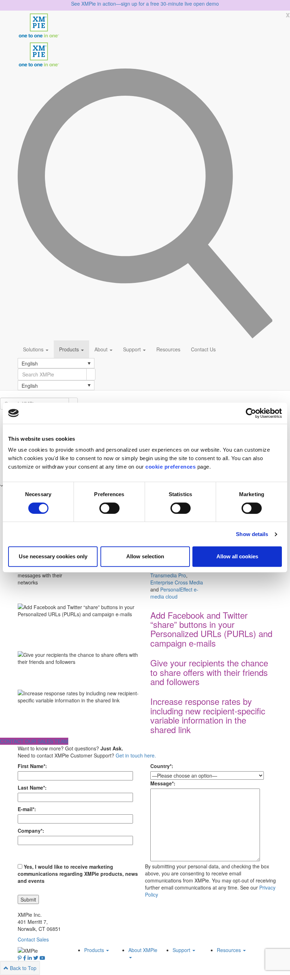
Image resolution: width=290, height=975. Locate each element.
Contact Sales (33, 939)
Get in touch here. (136, 755)
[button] (56, 363)
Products (69, 349)
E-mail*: (27, 809)
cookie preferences (170, 467)
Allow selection (145, 556)
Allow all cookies (237, 556)
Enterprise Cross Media (176, 582)
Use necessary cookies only (53, 556)
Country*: (161, 765)
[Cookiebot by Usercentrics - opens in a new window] (251, 413)
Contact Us (203, 349)
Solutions (34, 349)
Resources (168, 349)
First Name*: (32, 765)
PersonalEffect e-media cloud (174, 593)
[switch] (109, 508)
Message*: (162, 783)
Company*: (31, 830)
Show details (252, 534)
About (101, 349)
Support (132, 349)
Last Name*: (32, 787)
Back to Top (22, 967)
